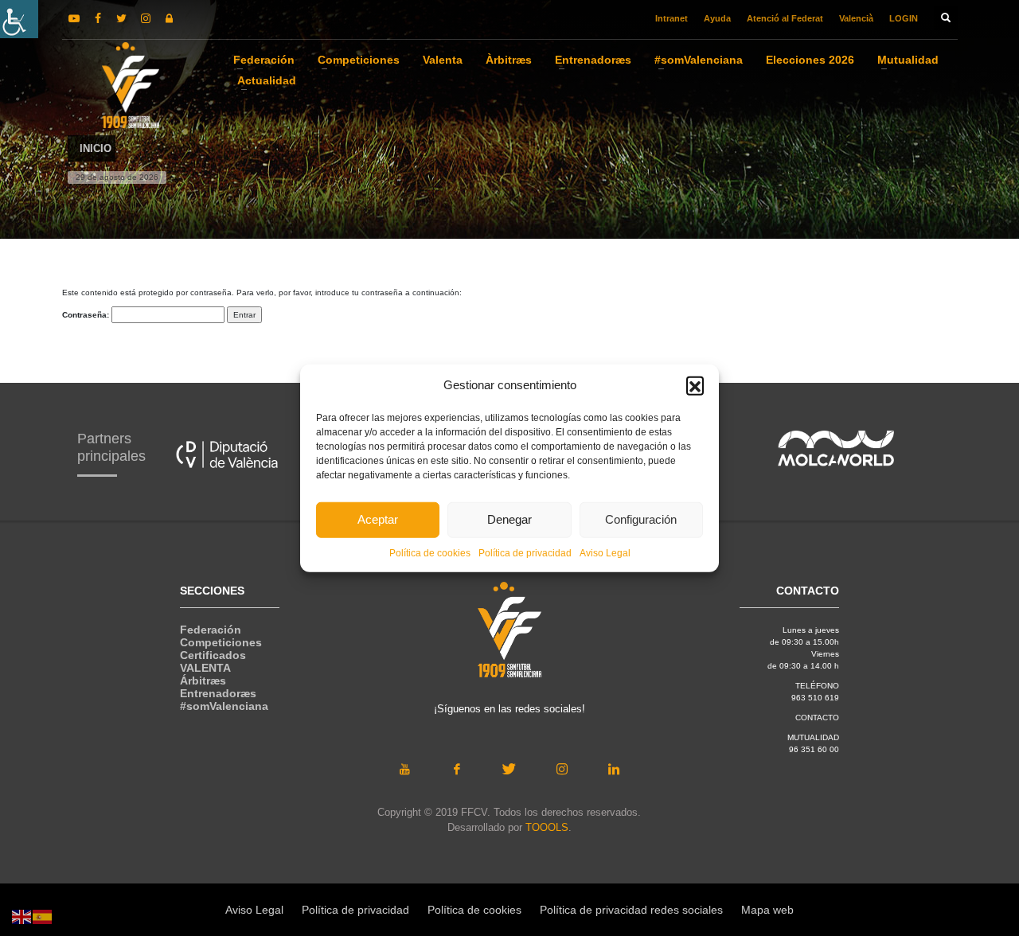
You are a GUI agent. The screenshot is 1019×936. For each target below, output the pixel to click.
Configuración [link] (641, 519)
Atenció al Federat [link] (785, 18)
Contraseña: (86, 314)
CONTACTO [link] (817, 717)
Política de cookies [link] (429, 552)
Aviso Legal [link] (605, 552)
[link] (19, 19)
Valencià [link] (856, 18)
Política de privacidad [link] (525, 552)
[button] (695, 385)
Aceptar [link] (377, 519)
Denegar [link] (509, 519)
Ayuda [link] (717, 18)
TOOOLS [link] (546, 827)
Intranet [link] (671, 18)
